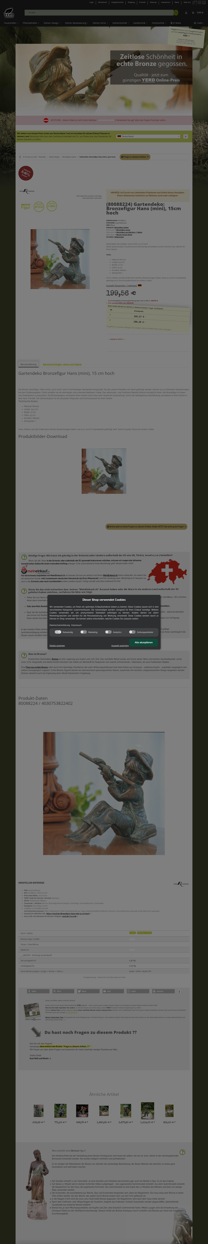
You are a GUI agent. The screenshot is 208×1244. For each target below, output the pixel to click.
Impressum (76, 625)
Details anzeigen (57, 646)
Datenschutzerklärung (60, 625)
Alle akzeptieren (144, 642)
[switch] (58, 632)
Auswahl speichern (120, 646)
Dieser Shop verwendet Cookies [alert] (104, 599)
